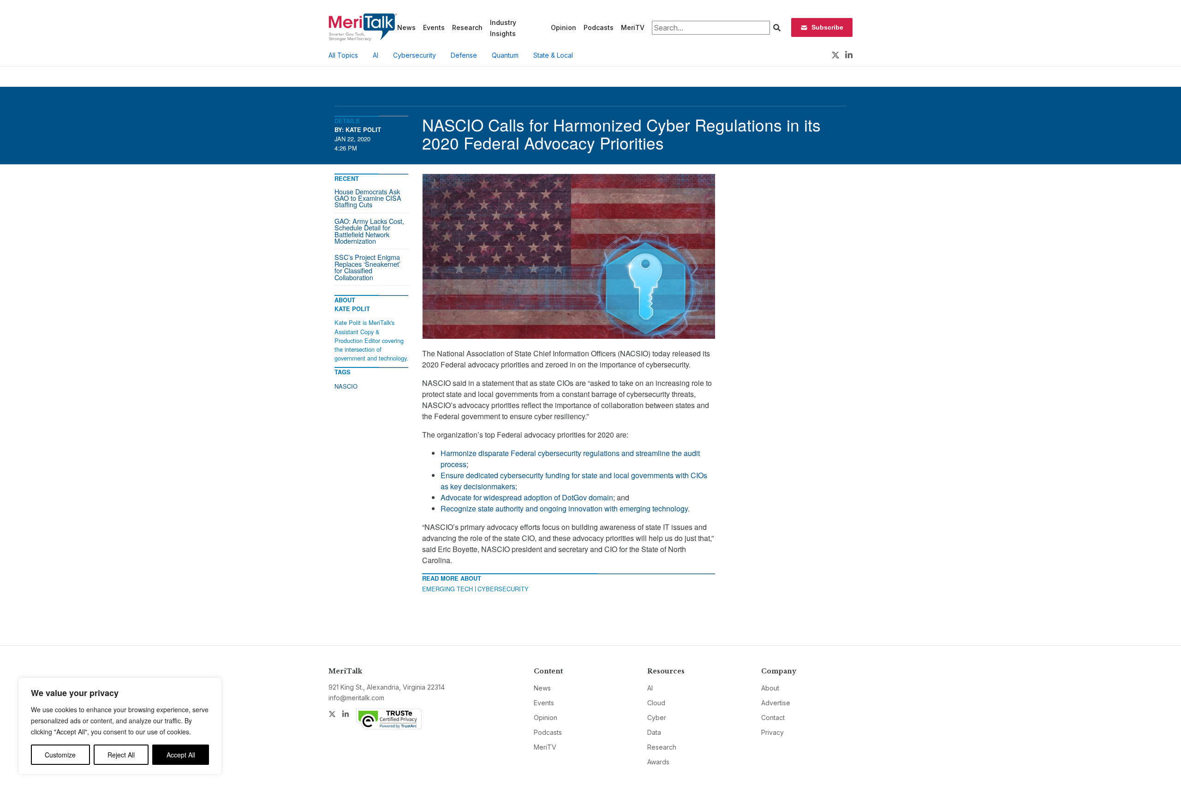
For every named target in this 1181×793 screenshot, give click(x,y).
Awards (658, 762)
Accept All (181, 754)
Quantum (505, 55)
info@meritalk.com (356, 698)
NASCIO (346, 386)
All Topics (343, 55)
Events (434, 27)
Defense (464, 55)
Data (654, 732)
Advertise (775, 703)
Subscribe (827, 27)
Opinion (563, 27)
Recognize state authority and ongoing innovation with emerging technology (564, 508)
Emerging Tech (447, 588)
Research (467, 27)
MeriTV (632, 27)
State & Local (553, 55)
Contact (773, 717)
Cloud (656, 703)
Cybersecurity (414, 55)
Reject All (121, 754)
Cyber (656, 717)
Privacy (772, 732)
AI (375, 55)
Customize (60, 754)
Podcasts (599, 27)
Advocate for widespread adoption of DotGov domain (527, 497)
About (770, 688)
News (406, 27)
